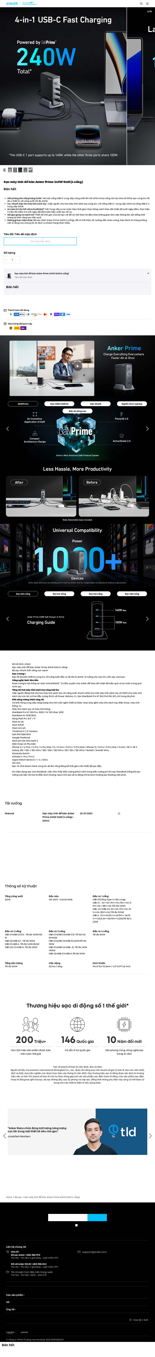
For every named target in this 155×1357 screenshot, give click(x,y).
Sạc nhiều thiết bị (59, 403)
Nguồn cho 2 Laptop (132, 403)
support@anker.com (94, 1252)
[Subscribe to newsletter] (97, 1217)
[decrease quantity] (6, 259)
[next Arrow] (150, 1136)
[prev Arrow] (4, 1136)
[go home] (21, 3)
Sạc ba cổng (59, 593)
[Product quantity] (12, 259)
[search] (141, 3)
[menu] (147, 3)
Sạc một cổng (132, 593)
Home (9, 1197)
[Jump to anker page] (10, 1332)
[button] (20, 326)
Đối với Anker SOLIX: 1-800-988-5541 (28, 1264)
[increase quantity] (18, 259)
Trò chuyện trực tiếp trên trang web (32, 1272)
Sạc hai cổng (95, 593)
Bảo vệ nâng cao (77, 411)
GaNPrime (23, 403)
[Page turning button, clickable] (8, 429)
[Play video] (77, 366)
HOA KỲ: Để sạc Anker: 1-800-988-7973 (25, 1253)
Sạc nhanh (95, 403)
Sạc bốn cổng (23, 593)
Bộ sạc (18, 1197)
